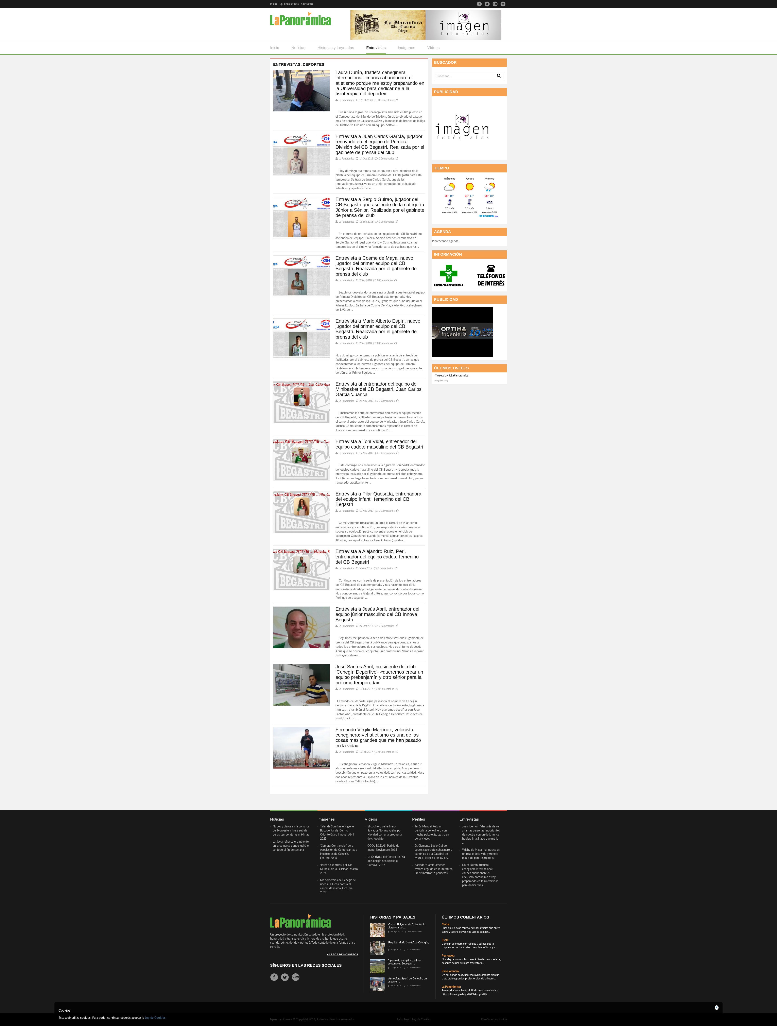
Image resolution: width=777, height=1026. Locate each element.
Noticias (298, 48)
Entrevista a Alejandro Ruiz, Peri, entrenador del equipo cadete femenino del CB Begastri (377, 557)
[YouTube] (495, 3)
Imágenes (406, 48)
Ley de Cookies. (155, 1017)
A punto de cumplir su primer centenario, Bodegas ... (404, 962)
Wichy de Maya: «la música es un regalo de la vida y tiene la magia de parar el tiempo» (481, 853)
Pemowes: (448, 955)
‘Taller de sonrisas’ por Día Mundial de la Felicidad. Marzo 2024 (339, 869)
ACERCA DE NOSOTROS (342, 954)
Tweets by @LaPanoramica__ (453, 375)
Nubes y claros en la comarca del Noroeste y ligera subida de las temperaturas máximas (291, 830)
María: (446, 924)
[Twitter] (487, 3)
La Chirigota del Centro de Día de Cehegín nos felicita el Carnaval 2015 (386, 861)
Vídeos (433, 48)
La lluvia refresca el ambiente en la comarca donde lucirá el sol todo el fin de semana (291, 845)
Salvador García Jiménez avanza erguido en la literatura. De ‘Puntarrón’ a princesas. (434, 869)
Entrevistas (376, 48)
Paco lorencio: (451, 971)
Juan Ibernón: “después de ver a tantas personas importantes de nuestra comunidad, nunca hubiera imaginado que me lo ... (481, 834)
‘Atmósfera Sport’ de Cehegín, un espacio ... (407, 980)
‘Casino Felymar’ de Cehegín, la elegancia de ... (406, 926)
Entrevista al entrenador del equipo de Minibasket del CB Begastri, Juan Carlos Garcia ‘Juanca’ (378, 389)
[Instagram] (502, 3)
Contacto (307, 4)
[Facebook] (479, 3)
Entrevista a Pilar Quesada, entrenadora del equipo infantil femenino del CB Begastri (378, 499)
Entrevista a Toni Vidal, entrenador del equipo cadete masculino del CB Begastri (379, 444)
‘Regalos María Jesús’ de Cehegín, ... (408, 944)
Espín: (445, 940)
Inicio (273, 4)
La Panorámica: (451, 987)
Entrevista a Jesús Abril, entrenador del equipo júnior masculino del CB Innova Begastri (377, 614)
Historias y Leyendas (335, 48)
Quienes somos (289, 4)
